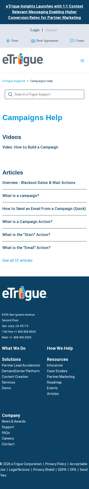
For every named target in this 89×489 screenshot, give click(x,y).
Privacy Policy (55, 464)
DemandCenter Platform (21, 371)
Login (34, 30)
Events (52, 388)
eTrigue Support (13, 81)
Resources (57, 359)
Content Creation (15, 377)
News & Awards (14, 421)
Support (8, 427)
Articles (12, 172)
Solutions (11, 359)
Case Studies (57, 371)
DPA (73, 470)
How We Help (60, 348)
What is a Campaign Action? (27, 221)
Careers (8, 438)
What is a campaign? (20, 195)
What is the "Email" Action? (26, 247)
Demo (6, 388)
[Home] (23, 65)
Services (8, 382)
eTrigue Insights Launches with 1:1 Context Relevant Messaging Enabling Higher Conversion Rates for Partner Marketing (44, 12)
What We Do (14, 348)
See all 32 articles (17, 260)
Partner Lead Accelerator (21, 365)
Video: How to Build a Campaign (30, 147)
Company (11, 415)
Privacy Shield (43, 470)
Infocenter (55, 365)
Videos (11, 137)
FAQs (6, 433)
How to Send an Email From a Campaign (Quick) (44, 208)
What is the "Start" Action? (26, 234)
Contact (8, 444)
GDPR (62, 470)
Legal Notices (19, 470)
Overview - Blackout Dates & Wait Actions (38, 182)
